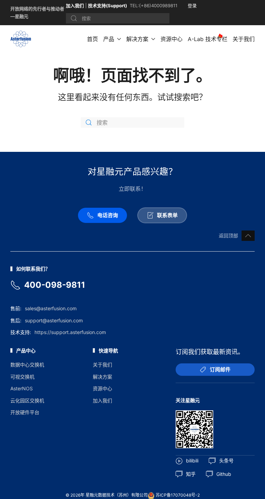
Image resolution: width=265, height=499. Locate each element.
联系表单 (167, 215)
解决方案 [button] (137, 39)
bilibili (192, 460)
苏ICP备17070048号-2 (178, 495)
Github (223, 474)
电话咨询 (107, 215)
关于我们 (244, 39)
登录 (192, 5)
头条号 (226, 460)
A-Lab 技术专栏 (207, 39)
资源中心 (171, 39)
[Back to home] (21, 39)
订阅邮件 (220, 369)
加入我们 (75, 5)
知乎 (191, 474)
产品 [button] (108, 39)
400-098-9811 (54, 285)
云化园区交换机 (27, 400)
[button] (248, 236)
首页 (92, 39)
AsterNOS (21, 388)
